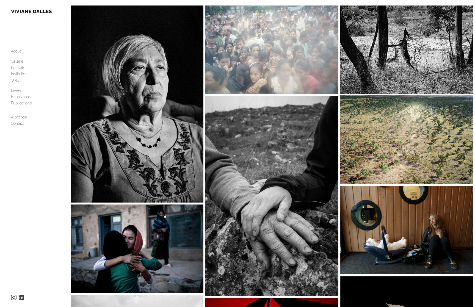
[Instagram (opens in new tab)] (13, 297)
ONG (15, 80)
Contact (17, 123)
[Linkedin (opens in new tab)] (21, 297)
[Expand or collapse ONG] (23, 80)
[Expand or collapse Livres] (25, 90)
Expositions (21, 97)
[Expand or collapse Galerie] (27, 61)
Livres (16, 90)
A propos (19, 117)
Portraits (18, 67)
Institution (19, 74)
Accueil (17, 51)
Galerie (17, 61)
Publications (21, 103)
